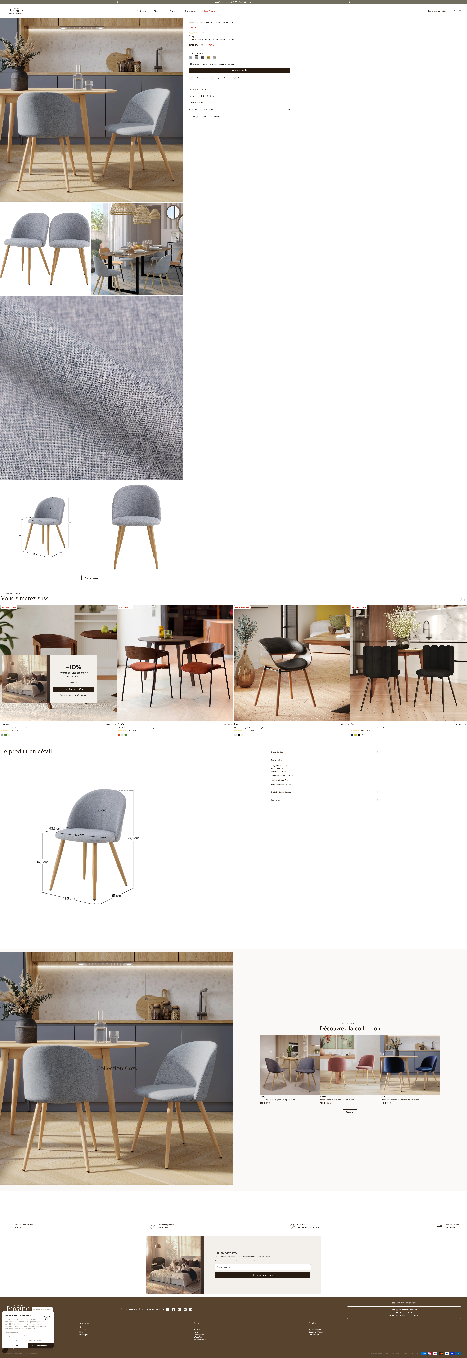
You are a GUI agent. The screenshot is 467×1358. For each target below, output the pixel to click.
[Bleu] (352, 735)
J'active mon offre (73, 689)
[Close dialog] (95, 657)
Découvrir (350, 1112)
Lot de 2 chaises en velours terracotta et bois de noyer (136, 728)
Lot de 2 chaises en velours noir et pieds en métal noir (369, 728)
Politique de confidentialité (396, 1354)
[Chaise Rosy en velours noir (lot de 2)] (408, 663)
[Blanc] (122, 735)
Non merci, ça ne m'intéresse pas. (73, 695)
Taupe (214, 57)
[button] (239, 64)
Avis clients (83, 1329)
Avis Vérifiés (242, 2)
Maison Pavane (18, 1354)
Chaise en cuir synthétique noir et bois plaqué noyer (252, 728)
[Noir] (239, 735)
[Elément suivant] (464, 599)
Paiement (197, 1332)
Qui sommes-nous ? (87, 1327)
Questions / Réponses (317, 1332)
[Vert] (5, 735)
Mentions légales (377, 1354)
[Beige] (9, 735)
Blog (81, 1332)
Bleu (191, 57)
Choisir (15, 1346)
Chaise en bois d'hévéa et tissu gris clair (15, 728)
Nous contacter (200, 1340)
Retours (197, 1329)
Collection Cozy (117, 1068)
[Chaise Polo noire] (292, 663)
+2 (362, 735)
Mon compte (313, 1327)
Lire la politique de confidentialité (16, 1336)
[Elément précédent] (460, 599)
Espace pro (83, 1335)
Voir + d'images (91, 578)
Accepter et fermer (40, 1346)
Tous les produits (315, 1335)
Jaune (208, 57)
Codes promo (199, 1335)
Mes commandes (315, 1329)
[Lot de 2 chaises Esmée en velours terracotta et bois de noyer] (175, 663)
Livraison (197, 1327)
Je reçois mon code (263, 1275)
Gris (202, 57)
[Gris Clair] (2, 735)
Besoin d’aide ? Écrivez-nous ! (404, 1303)
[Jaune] (355, 735)
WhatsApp (198, 1337)
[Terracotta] (119, 735)
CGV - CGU (414, 1354)
